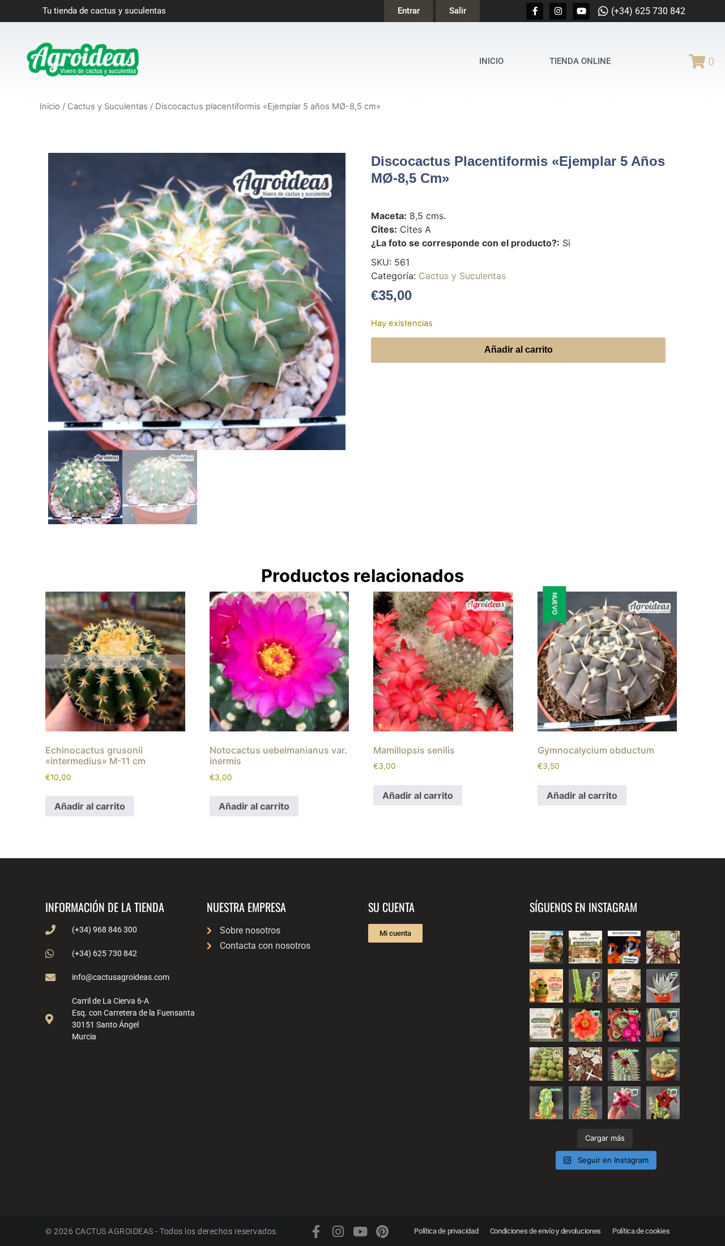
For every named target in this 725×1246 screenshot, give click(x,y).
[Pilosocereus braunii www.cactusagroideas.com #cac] (663, 1025)
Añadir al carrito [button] (89, 806)
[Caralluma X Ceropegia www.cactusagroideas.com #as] (585, 1064)
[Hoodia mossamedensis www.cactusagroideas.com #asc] (624, 1064)
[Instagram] (557, 11)
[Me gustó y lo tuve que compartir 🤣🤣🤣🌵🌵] (624, 947)
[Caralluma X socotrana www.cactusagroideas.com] (663, 1103)
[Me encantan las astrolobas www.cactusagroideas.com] (585, 1103)
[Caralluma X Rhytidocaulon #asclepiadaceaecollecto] (624, 1103)
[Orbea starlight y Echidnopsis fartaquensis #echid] (585, 986)
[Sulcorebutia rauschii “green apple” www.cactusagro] (624, 1025)
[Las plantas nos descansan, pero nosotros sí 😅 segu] (624, 986)
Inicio (50, 106)
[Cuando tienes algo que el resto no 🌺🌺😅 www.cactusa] (546, 1064)
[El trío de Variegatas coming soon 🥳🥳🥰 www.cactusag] (663, 986)
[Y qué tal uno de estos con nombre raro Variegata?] (546, 1103)
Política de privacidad (446, 1231)
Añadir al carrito (518, 349)
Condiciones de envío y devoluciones (546, 1231)
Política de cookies (640, 1231)
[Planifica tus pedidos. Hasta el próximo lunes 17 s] (546, 947)
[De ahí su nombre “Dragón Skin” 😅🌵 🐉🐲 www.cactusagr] (663, 1064)
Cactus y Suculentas (107, 106)
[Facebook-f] (534, 11)
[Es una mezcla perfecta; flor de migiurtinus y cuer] (663, 947)
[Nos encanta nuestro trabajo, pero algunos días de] (585, 947)
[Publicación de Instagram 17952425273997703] (546, 986)
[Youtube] (581, 11)
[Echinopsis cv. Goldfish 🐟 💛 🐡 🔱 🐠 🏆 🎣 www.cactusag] (585, 1025)
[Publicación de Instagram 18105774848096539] (546, 1025)
